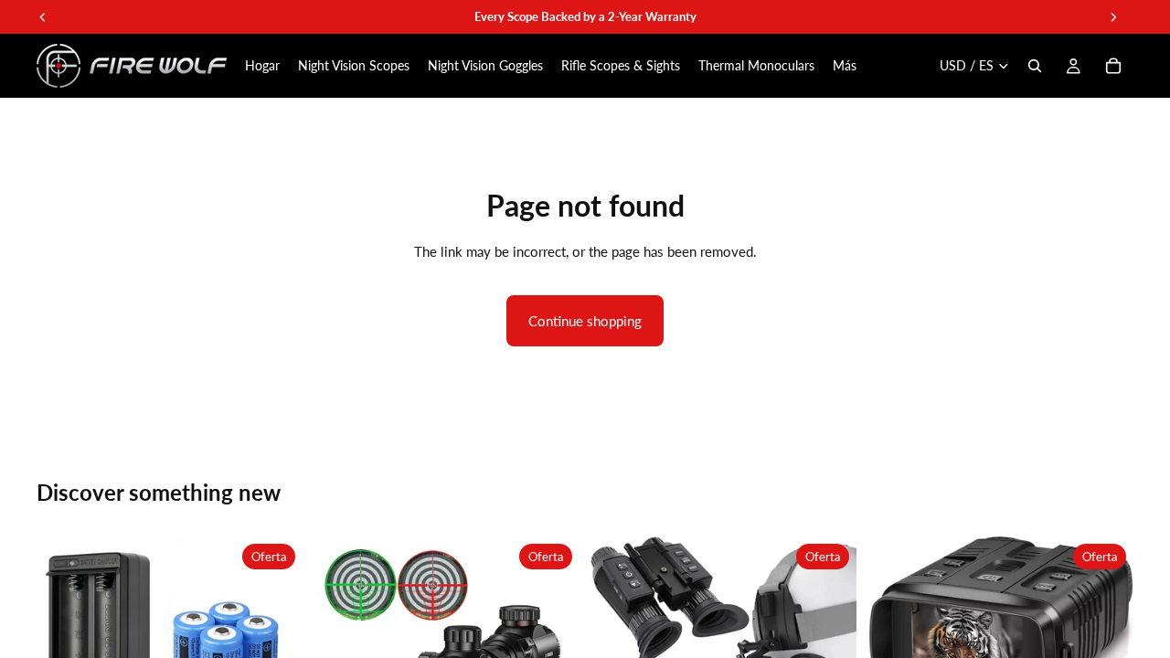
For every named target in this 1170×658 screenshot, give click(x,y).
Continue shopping (585, 321)
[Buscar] (1035, 66)
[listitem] (845, 66)
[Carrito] (1113, 66)
